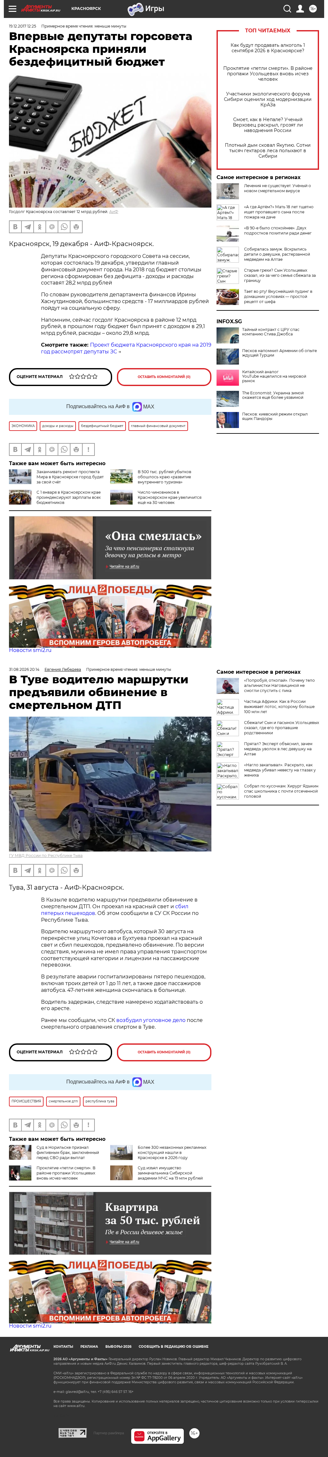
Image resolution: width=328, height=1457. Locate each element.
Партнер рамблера (109, 1433)
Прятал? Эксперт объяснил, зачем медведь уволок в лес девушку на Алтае (278, 748)
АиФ (113, 211)
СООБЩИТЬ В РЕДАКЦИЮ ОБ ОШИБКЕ (174, 1347)
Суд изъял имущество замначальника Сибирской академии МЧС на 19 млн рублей (170, 1173)
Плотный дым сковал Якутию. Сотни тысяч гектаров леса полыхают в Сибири (268, 151)
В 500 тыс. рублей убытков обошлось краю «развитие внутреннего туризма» (164, 476)
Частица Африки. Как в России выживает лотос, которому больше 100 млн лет (279, 706)
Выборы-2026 (118, 1347)
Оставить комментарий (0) (164, 377)
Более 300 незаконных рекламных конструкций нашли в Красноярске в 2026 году (172, 1152)
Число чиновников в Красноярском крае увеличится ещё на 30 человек (169, 497)
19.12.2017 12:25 (22, 26)
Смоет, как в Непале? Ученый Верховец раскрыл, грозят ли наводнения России (268, 125)
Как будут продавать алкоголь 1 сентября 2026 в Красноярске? (268, 48)
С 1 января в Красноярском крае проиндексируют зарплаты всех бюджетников (69, 497)
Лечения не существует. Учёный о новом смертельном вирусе (277, 188)
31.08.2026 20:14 (24, 669)
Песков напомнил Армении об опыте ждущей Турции (279, 353)
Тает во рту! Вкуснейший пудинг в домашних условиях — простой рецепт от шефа (278, 296)
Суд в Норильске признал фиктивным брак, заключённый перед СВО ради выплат (68, 1152)
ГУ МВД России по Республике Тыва (46, 855)
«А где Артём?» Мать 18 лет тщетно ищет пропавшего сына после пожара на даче (279, 211)
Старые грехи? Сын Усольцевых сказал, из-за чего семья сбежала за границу (280, 275)
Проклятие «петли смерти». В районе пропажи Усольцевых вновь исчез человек (268, 74)
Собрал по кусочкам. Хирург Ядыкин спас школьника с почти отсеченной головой (281, 791)
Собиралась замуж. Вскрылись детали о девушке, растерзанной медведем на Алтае (277, 254)
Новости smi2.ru (30, 650)
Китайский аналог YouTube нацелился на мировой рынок (274, 376)
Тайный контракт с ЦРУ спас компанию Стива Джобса (270, 331)
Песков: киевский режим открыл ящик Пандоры (275, 416)
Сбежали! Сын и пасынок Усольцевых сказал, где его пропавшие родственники (281, 727)
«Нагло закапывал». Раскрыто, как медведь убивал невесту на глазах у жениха (280, 770)
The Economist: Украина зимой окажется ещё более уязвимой (273, 395)
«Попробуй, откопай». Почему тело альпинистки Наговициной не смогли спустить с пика (279, 685)
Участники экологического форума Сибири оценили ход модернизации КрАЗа (268, 99)
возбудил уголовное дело (150, 1020)
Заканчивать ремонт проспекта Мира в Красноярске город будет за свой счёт (70, 476)
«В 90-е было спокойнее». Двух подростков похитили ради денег (278, 230)
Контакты (63, 1347)
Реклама (89, 1347)
